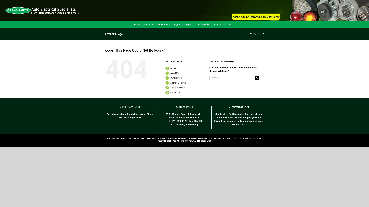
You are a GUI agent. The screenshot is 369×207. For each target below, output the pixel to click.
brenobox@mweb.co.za (188, 117)
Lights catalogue (178, 83)
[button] (230, 24)
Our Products (176, 78)
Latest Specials (177, 87)
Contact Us (175, 92)
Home (173, 68)
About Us (174, 73)
